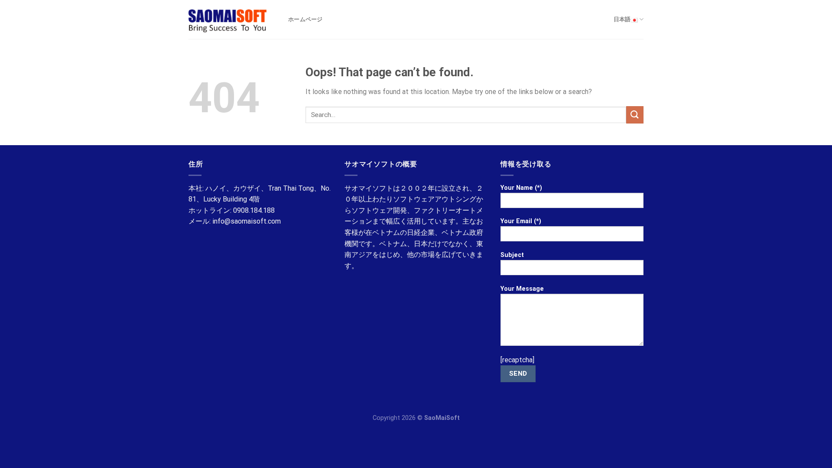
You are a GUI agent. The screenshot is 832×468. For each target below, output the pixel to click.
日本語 (622, 19)
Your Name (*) (521, 188)
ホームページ (305, 19)
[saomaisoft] (231, 19)
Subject (512, 255)
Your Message (522, 288)
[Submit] (635, 114)
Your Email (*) (520, 221)
